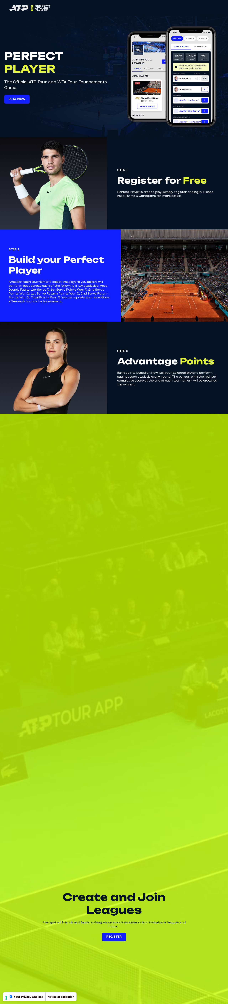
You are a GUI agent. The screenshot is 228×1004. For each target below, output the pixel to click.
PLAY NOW (17, 99)
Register (114, 936)
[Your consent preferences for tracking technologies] (6, 997)
